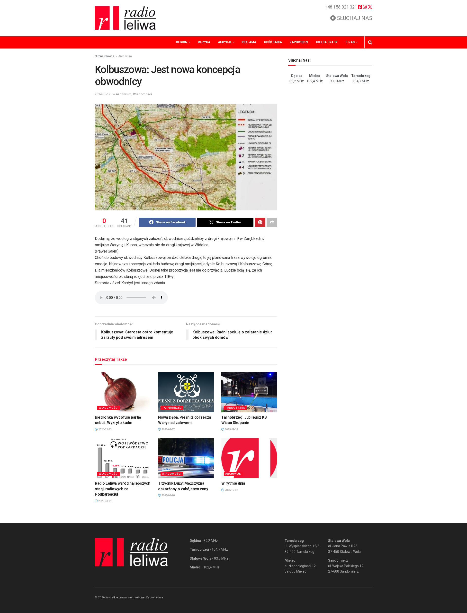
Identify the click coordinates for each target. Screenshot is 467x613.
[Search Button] (370, 42)
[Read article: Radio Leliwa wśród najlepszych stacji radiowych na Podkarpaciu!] (123, 458)
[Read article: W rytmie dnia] (249, 458)
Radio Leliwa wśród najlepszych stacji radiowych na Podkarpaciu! (122, 489)
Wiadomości (142, 94)
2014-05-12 (102, 94)
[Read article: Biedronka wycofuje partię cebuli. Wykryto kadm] (123, 392)
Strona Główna (104, 56)
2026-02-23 (104, 429)
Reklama (249, 42)
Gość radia (273, 42)
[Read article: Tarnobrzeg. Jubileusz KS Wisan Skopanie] (249, 392)
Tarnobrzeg (172, 407)
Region (181, 42)
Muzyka (204, 42)
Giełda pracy (327, 42)
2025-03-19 (104, 501)
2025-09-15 (231, 429)
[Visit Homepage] (125, 18)
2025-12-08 (231, 490)
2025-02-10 (168, 495)
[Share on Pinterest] (260, 222)
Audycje (225, 42)
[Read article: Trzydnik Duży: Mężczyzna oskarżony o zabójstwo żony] (186, 458)
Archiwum (125, 56)
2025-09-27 (168, 429)
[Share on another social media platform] (272, 222)
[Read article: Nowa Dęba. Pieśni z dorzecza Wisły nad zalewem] (186, 392)
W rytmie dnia (233, 483)
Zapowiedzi (299, 42)
